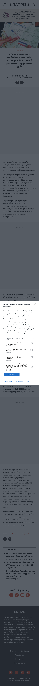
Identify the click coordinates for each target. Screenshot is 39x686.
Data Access (19, 381)
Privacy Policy (30, 381)
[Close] (35, 305)
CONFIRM (11, 374)
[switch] (31, 343)
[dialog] (19, 343)
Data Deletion (9, 381)
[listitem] (19, 339)
